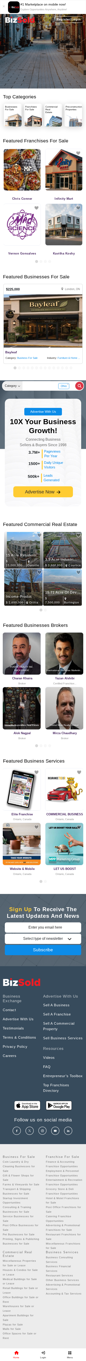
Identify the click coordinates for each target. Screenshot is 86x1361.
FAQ (47, 1067)
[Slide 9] (49, 368)
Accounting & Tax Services (64, 1293)
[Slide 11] (58, 368)
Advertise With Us (43, 411)
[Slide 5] (32, 368)
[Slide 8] (45, 368)
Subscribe (43, 949)
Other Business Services (62, 1280)
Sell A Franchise (57, 1014)
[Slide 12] (62, 368)
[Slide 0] (40, 881)
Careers (10, 1056)
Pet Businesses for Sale (19, 1234)
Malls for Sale (12, 1329)
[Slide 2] (40, 261)
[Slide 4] (49, 261)
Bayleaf (11, 352)
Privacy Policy (15, 1046)
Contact (9, 1010)
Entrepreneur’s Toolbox (63, 1076)
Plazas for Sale (13, 1324)
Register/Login (69, 19)
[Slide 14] (70, 368)
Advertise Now (40, 491)
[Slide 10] (53, 368)
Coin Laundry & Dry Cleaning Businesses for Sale (19, 1166)
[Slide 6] (36, 368)
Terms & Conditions (19, 1037)
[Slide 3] (45, 261)
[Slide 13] (66, 368)
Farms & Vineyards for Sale (21, 1184)
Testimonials (13, 1028)
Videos (49, 1057)
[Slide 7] (40, 368)
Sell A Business (56, 1005)
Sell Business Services (63, 1038)
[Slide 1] (36, 261)
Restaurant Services (59, 1275)
